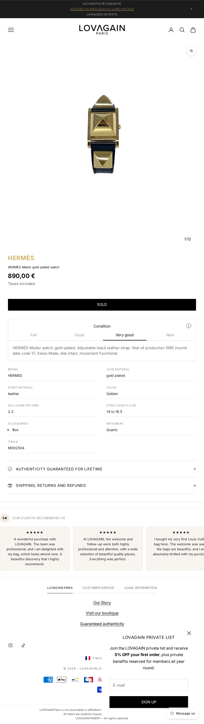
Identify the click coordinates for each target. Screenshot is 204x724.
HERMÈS (21, 258)
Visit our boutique (102, 613)
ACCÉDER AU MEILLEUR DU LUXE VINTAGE (102, 9)
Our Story (102, 602)
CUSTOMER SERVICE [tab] (98, 588)
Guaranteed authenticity (102, 623)
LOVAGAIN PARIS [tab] (60, 588)
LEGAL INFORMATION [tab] (140, 588)
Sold (102, 304)
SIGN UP (148, 702)
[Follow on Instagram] (10, 645)
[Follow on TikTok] (23, 645)
